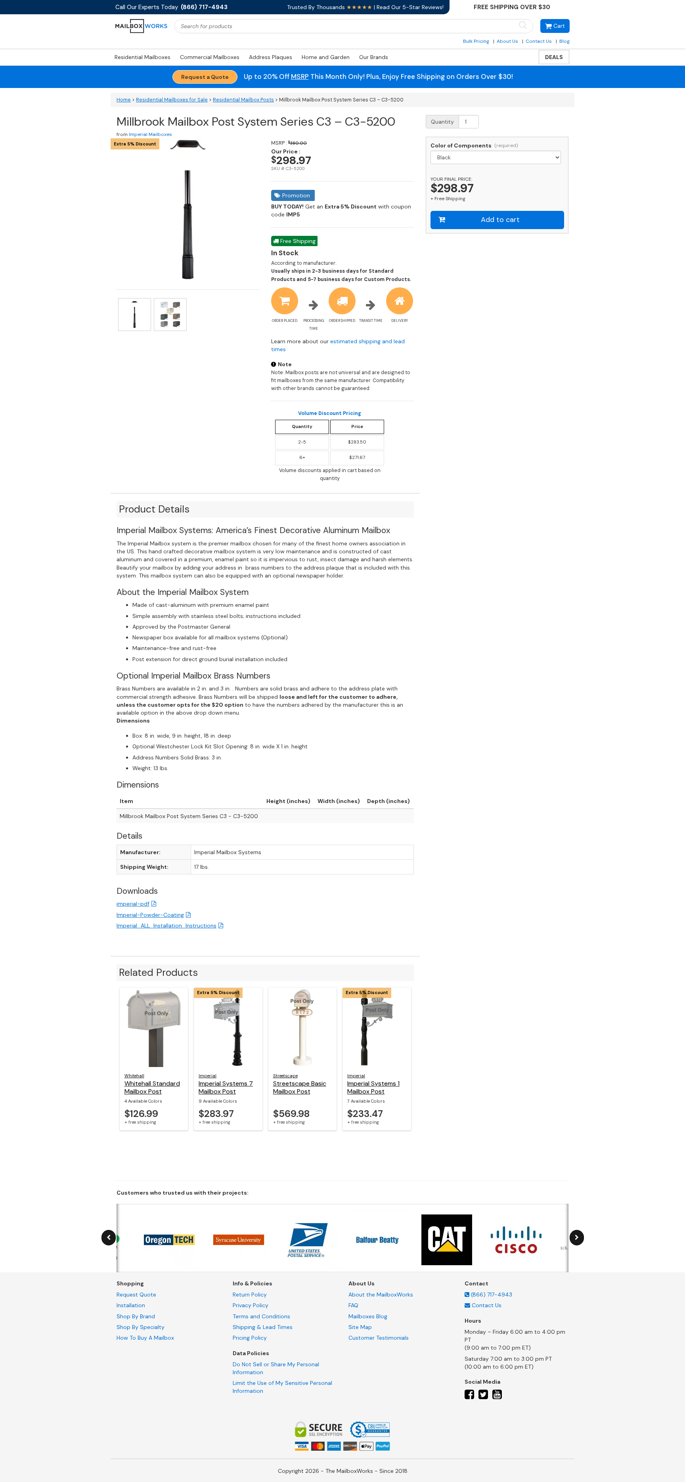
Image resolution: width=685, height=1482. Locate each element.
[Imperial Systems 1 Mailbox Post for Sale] (376, 1027)
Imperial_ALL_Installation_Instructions (166, 925)
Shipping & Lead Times (263, 1327)
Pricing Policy (250, 1337)
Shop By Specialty (141, 1327)
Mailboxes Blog (367, 1316)
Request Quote (136, 1294)
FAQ (353, 1305)
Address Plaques (270, 57)
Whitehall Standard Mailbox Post (152, 1087)
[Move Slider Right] (577, 1237)
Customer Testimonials (378, 1337)
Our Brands (373, 57)
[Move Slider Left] (108, 1237)
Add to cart (500, 219)
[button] (555, 26)
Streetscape (285, 1076)
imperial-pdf (133, 903)
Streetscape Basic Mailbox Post (299, 1087)
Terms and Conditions (261, 1316)
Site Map (360, 1327)
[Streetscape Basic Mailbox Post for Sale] (302, 1027)
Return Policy (250, 1294)
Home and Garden (326, 57)
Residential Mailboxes (142, 57)
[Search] (523, 25)
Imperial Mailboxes (150, 134)
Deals (554, 57)
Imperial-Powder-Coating (150, 914)
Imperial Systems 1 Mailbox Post (373, 1087)
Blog (564, 41)
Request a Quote (205, 76)
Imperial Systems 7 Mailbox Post (226, 1087)
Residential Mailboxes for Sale (172, 100)
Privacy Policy (250, 1305)
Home (124, 100)
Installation (131, 1305)
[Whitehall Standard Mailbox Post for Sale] (154, 1027)
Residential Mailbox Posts (243, 100)
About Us (507, 41)
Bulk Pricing (476, 41)
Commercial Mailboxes (209, 57)
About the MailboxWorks (380, 1294)
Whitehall (134, 1076)
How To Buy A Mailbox (145, 1337)
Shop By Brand (136, 1316)
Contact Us (539, 41)
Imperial (207, 1076)
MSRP (300, 76)
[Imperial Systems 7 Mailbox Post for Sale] (228, 1027)
